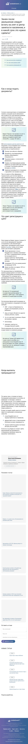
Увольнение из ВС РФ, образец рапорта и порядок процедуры (12, 544)
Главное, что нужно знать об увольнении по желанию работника (13, 519)
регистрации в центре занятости (13, 144)
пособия (8, 247)
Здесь (16, 189)
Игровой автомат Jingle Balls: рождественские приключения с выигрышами (17, 681)
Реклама (17, 731)
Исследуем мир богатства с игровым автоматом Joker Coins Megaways (17, 664)
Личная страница (12, 460)
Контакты (22, 729)
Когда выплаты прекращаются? (13, 65)
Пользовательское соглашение (14, 739)
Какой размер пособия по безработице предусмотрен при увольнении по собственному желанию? (12, 569)
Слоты (12, 653)
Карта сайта (15, 729)
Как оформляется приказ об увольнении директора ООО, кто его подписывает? (12, 619)
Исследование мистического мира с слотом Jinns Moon (18, 672)
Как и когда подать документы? (14, 60)
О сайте (11, 731)
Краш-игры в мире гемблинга (16, 655)
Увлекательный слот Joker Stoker (17, 689)
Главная (4, 13)
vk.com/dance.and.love (10, 465)
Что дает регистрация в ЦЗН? (13, 62)
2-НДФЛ (12, 168)
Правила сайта (7, 729)
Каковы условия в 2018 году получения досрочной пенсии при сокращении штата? (13, 594)
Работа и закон (10, 13)
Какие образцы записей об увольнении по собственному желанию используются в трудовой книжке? (12, 494)
